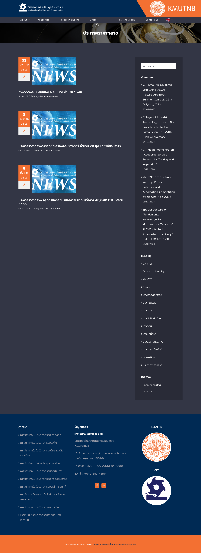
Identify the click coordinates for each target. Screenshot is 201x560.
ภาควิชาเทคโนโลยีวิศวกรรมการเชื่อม (40, 507)
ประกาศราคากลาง (51, 96)
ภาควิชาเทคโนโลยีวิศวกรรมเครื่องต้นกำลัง (43, 479)
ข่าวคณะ (147, 310)
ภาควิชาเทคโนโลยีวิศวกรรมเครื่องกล (40, 435)
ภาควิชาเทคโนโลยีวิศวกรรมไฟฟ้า (38, 442)
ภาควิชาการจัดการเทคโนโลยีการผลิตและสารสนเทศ (42, 496)
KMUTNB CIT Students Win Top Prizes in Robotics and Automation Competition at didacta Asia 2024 (159, 187)
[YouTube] (103, 485)
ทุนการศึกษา (149, 357)
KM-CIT (147, 279)
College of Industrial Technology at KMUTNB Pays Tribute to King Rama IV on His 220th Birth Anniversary (158, 127)
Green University (153, 271)
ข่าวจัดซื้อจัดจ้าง (152, 318)
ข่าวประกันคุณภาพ (153, 341)
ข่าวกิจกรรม (149, 302)
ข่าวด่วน (147, 326)
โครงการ (147, 391)
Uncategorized (152, 295)
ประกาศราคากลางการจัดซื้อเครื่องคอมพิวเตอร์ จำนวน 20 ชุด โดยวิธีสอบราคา (54, 119)
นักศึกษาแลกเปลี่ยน (152, 385)
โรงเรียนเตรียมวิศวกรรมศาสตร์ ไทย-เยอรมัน (41, 517)
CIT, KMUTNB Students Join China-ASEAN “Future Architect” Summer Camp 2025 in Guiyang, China (158, 94)
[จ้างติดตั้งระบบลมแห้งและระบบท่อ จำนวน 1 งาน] (54, 71)
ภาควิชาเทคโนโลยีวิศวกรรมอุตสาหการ (41, 471)
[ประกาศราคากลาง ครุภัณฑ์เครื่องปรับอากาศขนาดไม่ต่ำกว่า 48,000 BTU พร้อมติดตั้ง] (54, 179)
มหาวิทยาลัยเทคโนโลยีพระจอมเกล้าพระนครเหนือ (115, 544)
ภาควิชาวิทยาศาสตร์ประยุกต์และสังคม (41, 463)
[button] (97, 25)
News (146, 287)
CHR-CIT (148, 263)
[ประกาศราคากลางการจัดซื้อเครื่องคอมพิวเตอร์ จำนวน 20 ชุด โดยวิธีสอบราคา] (54, 125)
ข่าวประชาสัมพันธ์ (152, 349)
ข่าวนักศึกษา (149, 334)
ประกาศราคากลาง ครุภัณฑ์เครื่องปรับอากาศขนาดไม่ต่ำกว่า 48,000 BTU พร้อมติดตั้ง (54, 173)
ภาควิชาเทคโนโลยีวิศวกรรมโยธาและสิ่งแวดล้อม (41, 452)
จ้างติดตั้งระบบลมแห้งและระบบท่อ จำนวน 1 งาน (54, 67)
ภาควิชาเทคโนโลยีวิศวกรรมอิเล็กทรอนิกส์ (43, 486)
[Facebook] (97, 485)
